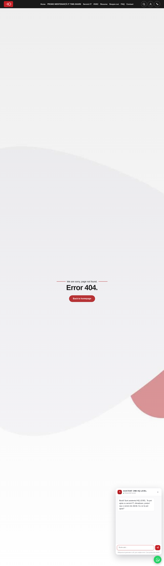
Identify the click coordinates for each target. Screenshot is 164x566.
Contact (129, 4)
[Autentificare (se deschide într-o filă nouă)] (150, 4)
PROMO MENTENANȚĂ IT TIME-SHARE (64, 4)
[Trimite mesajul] (157, 547)
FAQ (123, 4)
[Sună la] (157, 4)
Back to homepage (82, 298)
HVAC (96, 4)
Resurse (103, 4)
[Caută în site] (144, 4)
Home (42, 4)
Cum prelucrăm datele (153, 552)
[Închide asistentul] (158, 492)
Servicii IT (87, 4)
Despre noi (114, 4)
